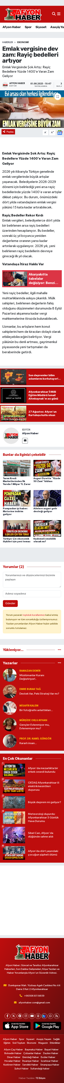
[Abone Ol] (60, 132)
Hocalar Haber (12, 1061)
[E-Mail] (25, 441)
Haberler (7, 42)
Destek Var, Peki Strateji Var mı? (39, 693)
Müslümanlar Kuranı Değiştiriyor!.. (31, 677)
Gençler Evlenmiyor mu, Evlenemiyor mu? (34, 726)
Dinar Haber (13, 1057)
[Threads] (38, 1016)
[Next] (44, 1016)
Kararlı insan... (28, 743)
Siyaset (40, 27)
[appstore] (16, 1026)
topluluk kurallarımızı (34, 615)
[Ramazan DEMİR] (10, 674)
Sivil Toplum (18, 1043)
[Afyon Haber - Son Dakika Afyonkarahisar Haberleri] (23, 14)
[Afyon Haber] (11, 435)
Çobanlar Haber (32, 1053)
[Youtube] (32, 1016)
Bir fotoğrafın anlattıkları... (36, 710)
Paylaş (10, 132)
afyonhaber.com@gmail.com (34, 1002)
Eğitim (7, 1043)
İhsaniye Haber (30, 1061)
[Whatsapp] (50, 1016)
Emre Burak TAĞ (30, 689)
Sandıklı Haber (30, 1064)
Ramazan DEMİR (29, 671)
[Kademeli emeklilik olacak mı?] (47, 528)
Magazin (43, 1043)
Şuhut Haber (22, 1068)
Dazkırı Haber (50, 1053)
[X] (13, 1016)
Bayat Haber (52, 1049)
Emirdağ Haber (31, 1057)
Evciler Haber (48, 1057)
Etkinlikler (55, 1043)
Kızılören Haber (11, 1064)
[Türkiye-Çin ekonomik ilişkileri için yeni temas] (17, 528)
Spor (28, 27)
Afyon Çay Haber (13, 1049)
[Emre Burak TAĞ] (10, 691)
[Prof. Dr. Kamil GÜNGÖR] (10, 740)
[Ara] (54, 14)
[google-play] (47, 1026)
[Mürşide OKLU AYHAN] (10, 724)
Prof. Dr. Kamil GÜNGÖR (35, 738)
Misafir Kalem (28, 705)
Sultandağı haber (39, 1068)
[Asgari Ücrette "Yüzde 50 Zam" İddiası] (47, 468)
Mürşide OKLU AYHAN (33, 720)
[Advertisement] (32, 900)
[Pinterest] (20, 1016)
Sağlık (56, 1039)
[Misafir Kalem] (10, 707)
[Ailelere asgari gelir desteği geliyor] (47, 498)
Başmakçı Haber (34, 1049)
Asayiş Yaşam (43, 1039)
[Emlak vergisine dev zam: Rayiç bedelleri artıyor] (32, 109)
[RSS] (56, 1016)
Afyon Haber (12, 27)
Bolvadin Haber (13, 1053)
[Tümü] (59, 649)
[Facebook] (7, 1016)
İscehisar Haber (49, 1061)
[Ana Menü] (58, 14)
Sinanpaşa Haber (49, 1064)
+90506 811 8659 (34, 996)
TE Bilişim (40, 1078)
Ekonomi (23, 42)
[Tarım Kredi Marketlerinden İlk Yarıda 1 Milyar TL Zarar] (17, 468)
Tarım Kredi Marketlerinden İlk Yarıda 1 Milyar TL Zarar (17, 481)
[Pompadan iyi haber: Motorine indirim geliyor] (17, 498)
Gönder (10, 603)
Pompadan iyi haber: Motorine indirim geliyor (15, 511)
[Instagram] (26, 1016)
